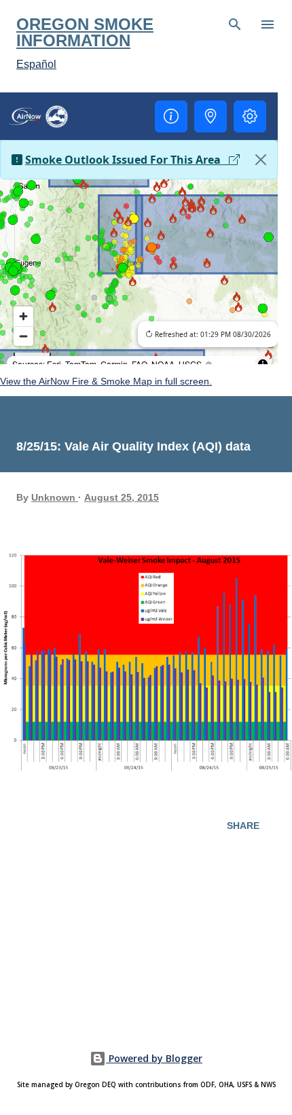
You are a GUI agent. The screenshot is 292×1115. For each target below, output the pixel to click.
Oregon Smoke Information (84, 32)
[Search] (235, 24)
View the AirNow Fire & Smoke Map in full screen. (106, 381)
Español (36, 64)
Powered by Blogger (154, 1058)
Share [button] (243, 825)
